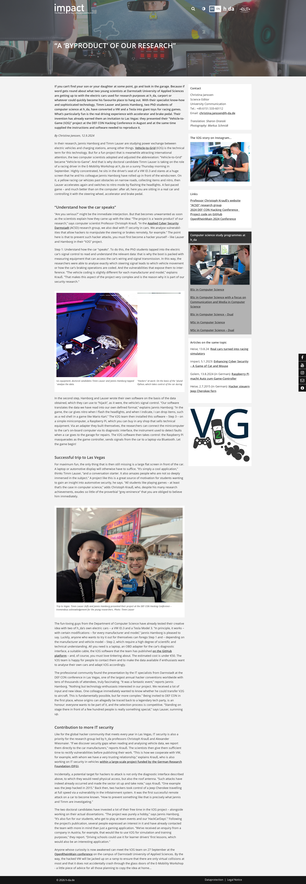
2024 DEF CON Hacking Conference (215, 210)
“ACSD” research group (206, 205)
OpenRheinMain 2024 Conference (213, 219)
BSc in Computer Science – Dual (211, 314)
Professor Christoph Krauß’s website (215, 200)
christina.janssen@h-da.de (217, 113)
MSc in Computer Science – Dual (212, 330)
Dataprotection (214, 879)
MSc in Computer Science (207, 322)
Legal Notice (234, 879)
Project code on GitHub (206, 214)
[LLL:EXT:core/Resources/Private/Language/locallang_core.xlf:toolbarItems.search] (193, 9)
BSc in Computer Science (207, 289)
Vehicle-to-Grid (145, 148)
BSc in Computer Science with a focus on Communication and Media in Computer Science (218, 301)
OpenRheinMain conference (74, 854)
